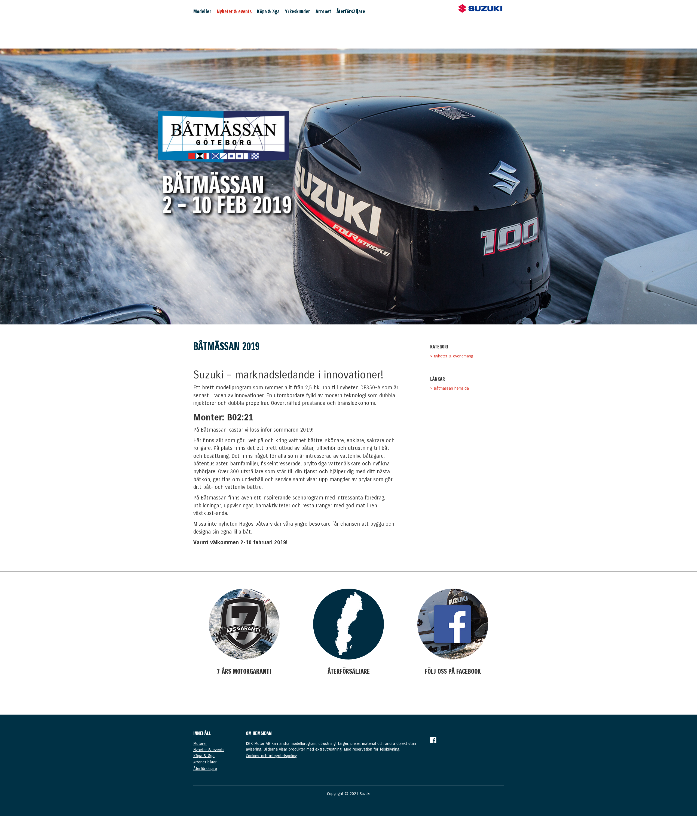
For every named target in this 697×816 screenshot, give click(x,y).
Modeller (202, 11)
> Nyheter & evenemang (451, 356)
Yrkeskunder (297, 11)
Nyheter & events (234, 11)
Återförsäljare (351, 11)
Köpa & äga (268, 11)
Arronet (323, 11)
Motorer (200, 743)
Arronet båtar (205, 762)
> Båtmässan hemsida (449, 388)
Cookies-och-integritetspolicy (271, 755)
